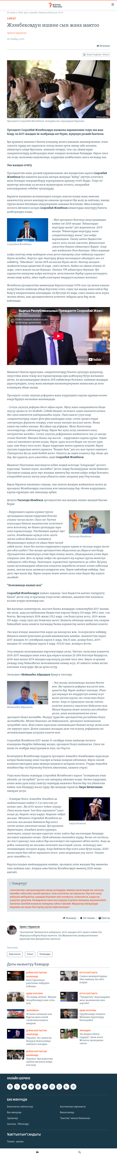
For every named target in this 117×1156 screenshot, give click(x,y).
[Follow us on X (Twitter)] (17, 1087)
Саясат (11, 18)
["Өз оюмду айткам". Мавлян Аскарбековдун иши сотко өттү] (15, 997)
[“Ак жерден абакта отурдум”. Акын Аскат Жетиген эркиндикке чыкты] (69, 1034)
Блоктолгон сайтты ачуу (20, 1107)
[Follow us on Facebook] (10, 1087)
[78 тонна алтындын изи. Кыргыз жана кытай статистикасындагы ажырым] (15, 1013)
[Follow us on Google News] (38, 1087)
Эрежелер (12, 1118)
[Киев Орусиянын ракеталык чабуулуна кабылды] (15, 976)
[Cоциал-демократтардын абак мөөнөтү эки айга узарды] (69, 976)
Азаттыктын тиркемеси (73, 1107)
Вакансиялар (67, 1112)
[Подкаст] (73, 1087)
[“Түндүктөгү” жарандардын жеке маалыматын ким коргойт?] (69, 997)
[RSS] (66, 1087)
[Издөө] (79, 1152)
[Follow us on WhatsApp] (59, 1087)
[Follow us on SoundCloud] (45, 1087)
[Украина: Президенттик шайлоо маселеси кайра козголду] (15, 1054)
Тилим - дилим (15, 1142)
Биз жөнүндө (14, 1112)
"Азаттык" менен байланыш (75, 1118)
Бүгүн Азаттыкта (88, 973)
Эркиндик (85, 1031)
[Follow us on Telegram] (31, 1087)
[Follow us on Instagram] (52, 1087)
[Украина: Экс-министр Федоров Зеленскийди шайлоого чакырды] (15, 1034)
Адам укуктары (34, 994)
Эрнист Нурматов (16, 33)
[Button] (103, 46)
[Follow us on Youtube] (24, 1087)
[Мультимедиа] (37, 1152)
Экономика (32, 1010)
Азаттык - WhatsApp (18, 1124)
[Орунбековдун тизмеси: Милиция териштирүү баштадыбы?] (69, 1013)
